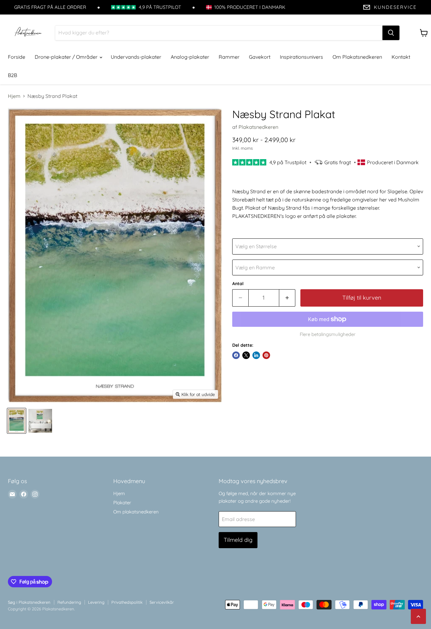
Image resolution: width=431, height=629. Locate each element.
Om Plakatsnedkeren (357, 57)
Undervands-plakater (136, 57)
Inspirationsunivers (301, 57)
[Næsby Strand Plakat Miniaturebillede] (16, 420)
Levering (96, 602)
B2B (12, 75)
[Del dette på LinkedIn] (256, 355)
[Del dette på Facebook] (236, 355)
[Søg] (390, 33)
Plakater (122, 503)
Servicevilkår (162, 602)
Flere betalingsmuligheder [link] (328, 334)
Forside (16, 57)
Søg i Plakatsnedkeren (29, 602)
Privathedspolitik (127, 602)
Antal (238, 283)
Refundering (69, 602)
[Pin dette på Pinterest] (266, 355)
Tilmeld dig (238, 539)
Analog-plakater (190, 57)
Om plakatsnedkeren (136, 512)
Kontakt (401, 57)
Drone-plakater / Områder (67, 57)
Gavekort (259, 57)
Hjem (14, 96)
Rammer (229, 57)
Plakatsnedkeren (258, 127)
